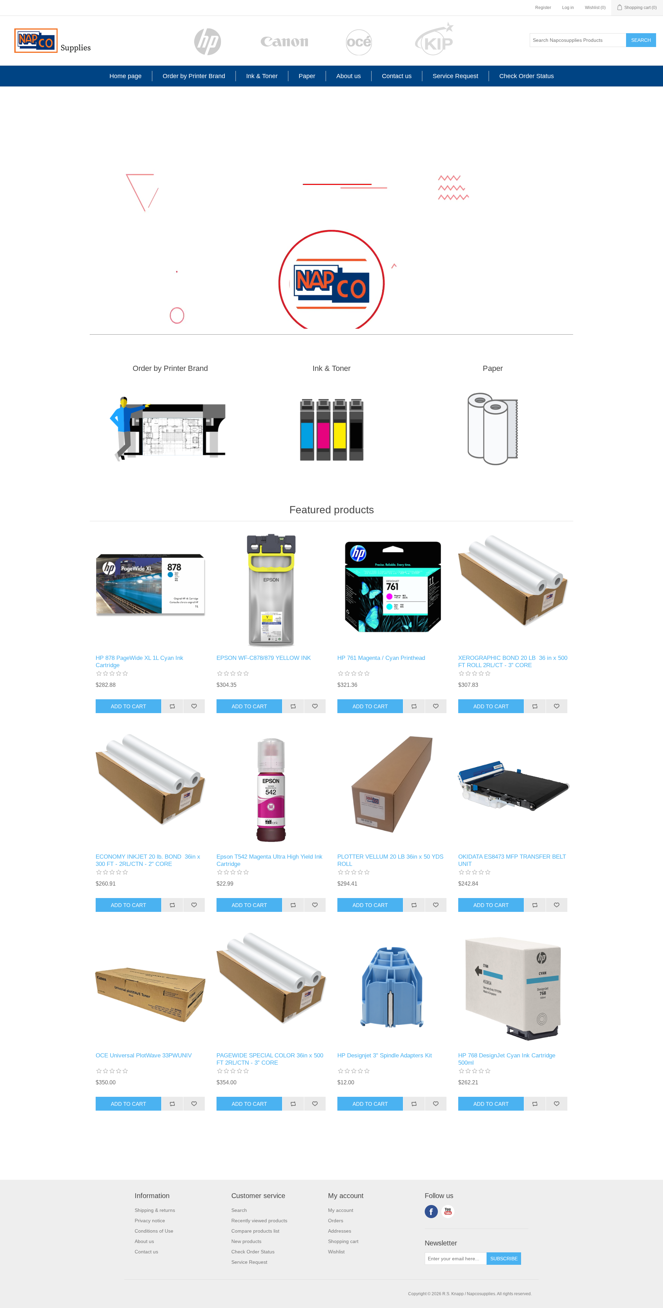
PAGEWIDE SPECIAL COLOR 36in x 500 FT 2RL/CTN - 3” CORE (270, 1059)
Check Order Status (526, 76)
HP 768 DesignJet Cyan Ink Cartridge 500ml (506, 1059)
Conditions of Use (154, 1231)
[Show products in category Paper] (492, 429)
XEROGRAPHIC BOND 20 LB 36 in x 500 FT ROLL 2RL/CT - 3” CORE (512, 661)
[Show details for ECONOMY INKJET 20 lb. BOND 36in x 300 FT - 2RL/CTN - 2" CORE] (150, 788)
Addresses (339, 1231)
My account (340, 1210)
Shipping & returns (155, 1210)
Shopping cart (343, 1241)
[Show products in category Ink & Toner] (331, 429)
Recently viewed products (259, 1220)
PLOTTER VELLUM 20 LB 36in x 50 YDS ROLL (390, 860)
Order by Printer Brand (194, 76)
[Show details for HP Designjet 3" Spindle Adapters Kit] (392, 987)
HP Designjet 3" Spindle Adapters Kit (384, 1055)
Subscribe (504, 1258)
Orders (335, 1220)
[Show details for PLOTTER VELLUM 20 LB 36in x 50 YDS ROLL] (392, 788)
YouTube (447, 1211)
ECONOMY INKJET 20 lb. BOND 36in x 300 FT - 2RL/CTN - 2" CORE (148, 860)
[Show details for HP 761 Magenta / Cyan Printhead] (392, 590)
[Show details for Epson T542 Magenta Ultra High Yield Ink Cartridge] (271, 788)
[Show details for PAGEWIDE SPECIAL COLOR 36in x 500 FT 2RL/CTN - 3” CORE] (271, 987)
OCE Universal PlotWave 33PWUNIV (144, 1055)
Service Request (455, 76)
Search (641, 40)
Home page (125, 76)
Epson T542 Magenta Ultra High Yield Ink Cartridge (270, 860)
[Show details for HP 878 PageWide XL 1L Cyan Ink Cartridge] (150, 590)
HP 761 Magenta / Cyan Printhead (381, 658)
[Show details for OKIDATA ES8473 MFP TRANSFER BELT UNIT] (513, 788)
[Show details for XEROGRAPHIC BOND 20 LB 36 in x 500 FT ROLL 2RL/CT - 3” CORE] (513, 590)
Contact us (397, 76)
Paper (307, 76)
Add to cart (128, 706)
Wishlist (336, 1251)
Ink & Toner (262, 76)
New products (246, 1241)
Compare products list (255, 1231)
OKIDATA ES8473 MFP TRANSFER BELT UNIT (512, 860)
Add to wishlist (194, 706)
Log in (568, 7)
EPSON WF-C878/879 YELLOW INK (264, 658)
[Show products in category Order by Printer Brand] (170, 429)
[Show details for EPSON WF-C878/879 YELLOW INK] (271, 590)
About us (348, 76)
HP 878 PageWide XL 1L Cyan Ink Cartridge (139, 661)
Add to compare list (172, 706)
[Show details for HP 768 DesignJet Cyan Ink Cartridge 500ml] (513, 987)
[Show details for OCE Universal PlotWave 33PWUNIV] (150, 987)
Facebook (431, 1211)
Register (543, 7)
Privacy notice (150, 1220)
